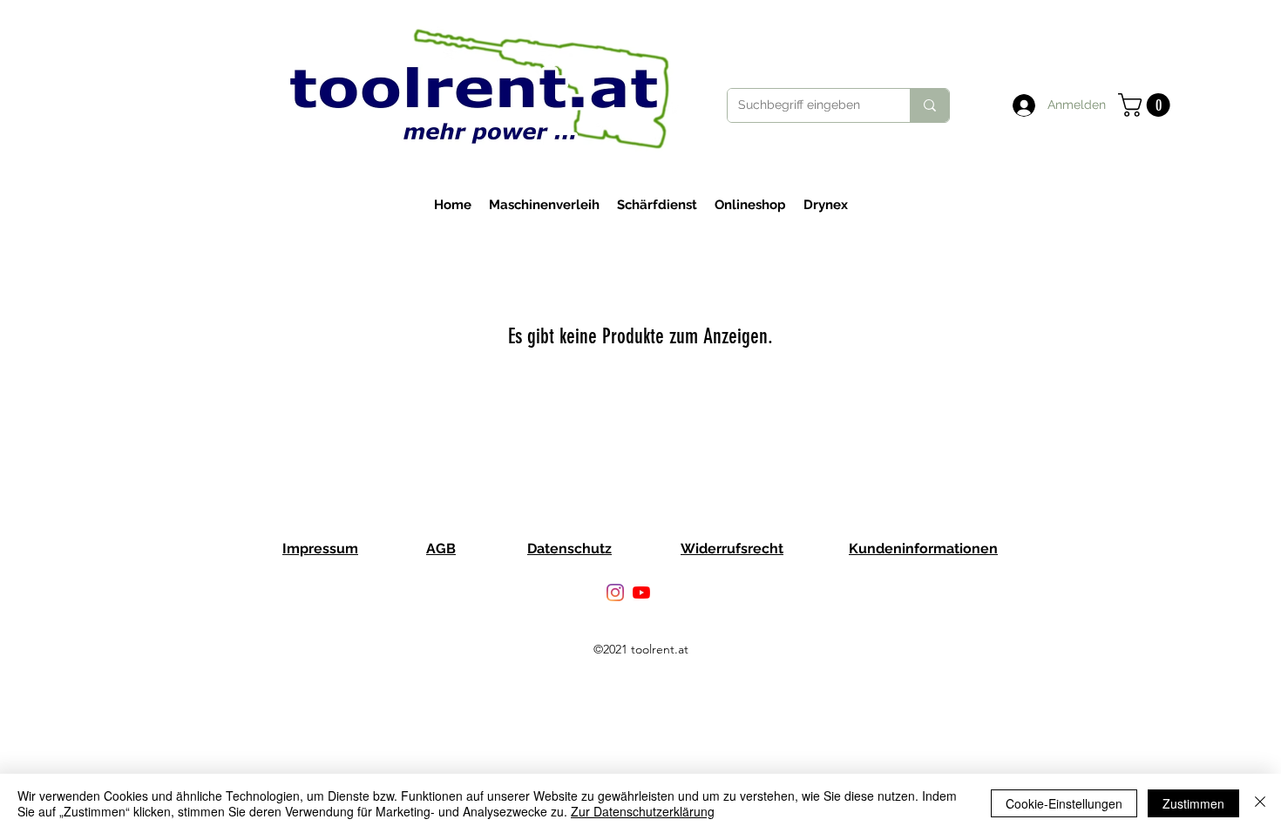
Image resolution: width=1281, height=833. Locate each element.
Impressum (320, 548)
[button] (1147, 105)
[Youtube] (641, 592)
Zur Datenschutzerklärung (643, 811)
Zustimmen (1193, 803)
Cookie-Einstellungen (1064, 803)
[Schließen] (1260, 803)
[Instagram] (615, 592)
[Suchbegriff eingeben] (929, 105)
